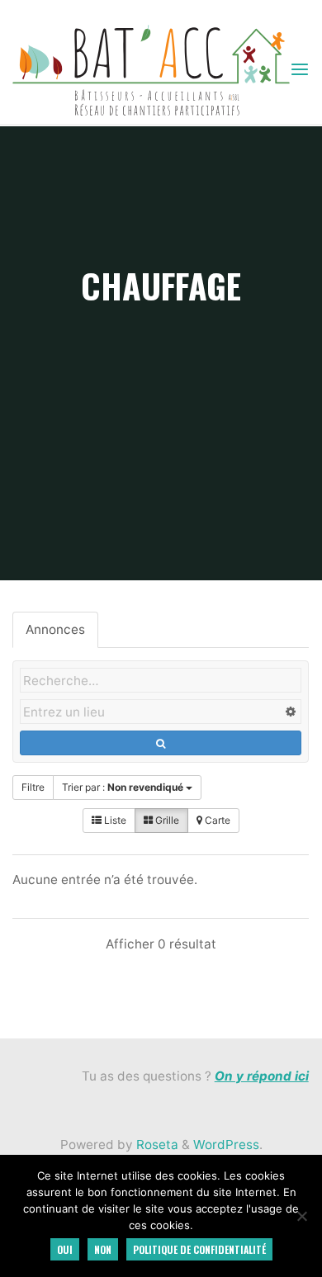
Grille (166, 820)
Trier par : (122, 787)
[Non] (301, 1216)
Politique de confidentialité (199, 1249)
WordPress (226, 1144)
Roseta (155, 1144)
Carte (216, 820)
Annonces (55, 629)
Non (102, 1249)
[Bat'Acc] (150, 69)
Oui (65, 1249)
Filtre (33, 787)
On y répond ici (262, 1076)
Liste (114, 820)
